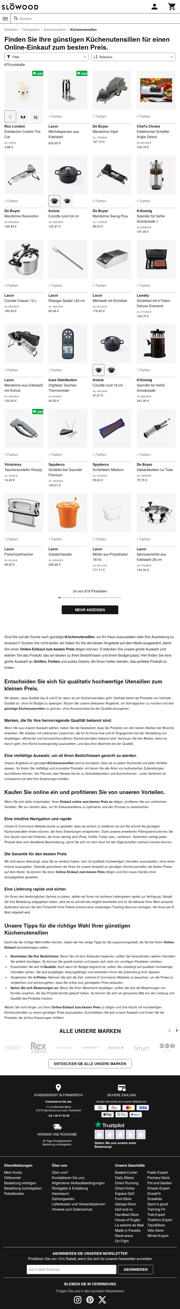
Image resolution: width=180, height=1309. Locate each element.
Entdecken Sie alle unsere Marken (90, 1063)
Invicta (54, 210)
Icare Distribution (63, 379)
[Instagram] (77, 1300)
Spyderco (57, 464)
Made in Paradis (127, 1230)
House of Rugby (127, 1219)
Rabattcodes (14, 1193)
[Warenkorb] (172, 6)
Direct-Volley (125, 1188)
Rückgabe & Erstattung (70, 1188)
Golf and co (124, 1209)
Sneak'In (154, 1193)
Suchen (26, 18)
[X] (102, 1300)
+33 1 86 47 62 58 (58, 1116)
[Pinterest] (90, 1300)
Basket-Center (126, 1172)
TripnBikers (156, 1225)
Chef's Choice (148, 126)
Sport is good (157, 1203)
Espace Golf (124, 1193)
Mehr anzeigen (90, 609)
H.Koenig (144, 210)
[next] (177, 1031)
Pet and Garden (159, 1182)
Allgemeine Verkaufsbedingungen (78, 1182)
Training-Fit (156, 1209)
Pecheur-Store (158, 1177)
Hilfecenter (12, 1177)
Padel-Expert (157, 1172)
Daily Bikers (124, 1177)
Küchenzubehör (55, 29)
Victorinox (13, 464)
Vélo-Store (155, 1230)
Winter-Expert (157, 1235)
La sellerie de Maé (129, 1225)
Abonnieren (136, 1269)
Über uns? (60, 1172)
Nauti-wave (124, 1235)
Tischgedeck (31, 29)
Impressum (60, 1193)
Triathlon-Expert (159, 1219)
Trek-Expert (156, 1214)
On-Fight (122, 1240)
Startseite (11, 29)
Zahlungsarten (63, 1198)
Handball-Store (127, 1214)
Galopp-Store (125, 1203)
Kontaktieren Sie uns (58, 1101)
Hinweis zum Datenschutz (72, 1209)
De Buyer (100, 126)
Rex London (14, 126)
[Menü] (5, 18)
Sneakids (154, 1198)
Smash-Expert (158, 1188)
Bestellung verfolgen (20, 1182)
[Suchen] (16, 18)
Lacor (53, 126)
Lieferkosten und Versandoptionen (78, 1203)
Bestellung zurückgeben (57, 1144)
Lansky (143, 295)
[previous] (169, 1031)
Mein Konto (13, 1172)
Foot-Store (123, 1198)
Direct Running (127, 1182)
